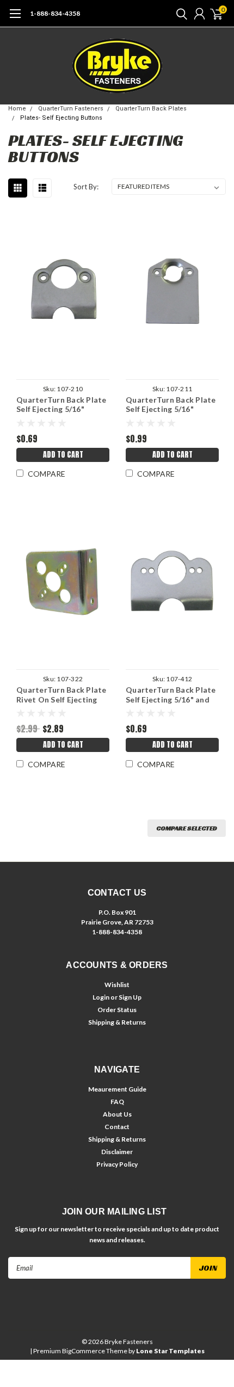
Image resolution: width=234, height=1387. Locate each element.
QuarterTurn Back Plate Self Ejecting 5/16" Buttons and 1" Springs (61, 404)
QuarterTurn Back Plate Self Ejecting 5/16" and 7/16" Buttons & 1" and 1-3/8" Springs (171, 694)
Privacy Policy (117, 1164)
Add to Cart (63, 454)
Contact (117, 1127)
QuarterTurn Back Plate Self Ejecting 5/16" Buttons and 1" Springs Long (171, 404)
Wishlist (117, 985)
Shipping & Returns (117, 1022)
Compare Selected (186, 828)
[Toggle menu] (15, 19)
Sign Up (130, 997)
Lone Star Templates (170, 1351)
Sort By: (85, 186)
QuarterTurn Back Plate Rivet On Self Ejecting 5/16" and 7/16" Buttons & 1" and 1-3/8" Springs (61, 694)
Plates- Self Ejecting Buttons (61, 117)
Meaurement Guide (117, 1089)
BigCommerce (83, 1351)
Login (101, 997)
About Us (117, 1114)
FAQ (117, 1102)
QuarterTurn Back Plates (151, 108)
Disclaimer (117, 1152)
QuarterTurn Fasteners (70, 108)
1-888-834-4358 (55, 13)
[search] (179, 13)
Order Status (117, 1010)
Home (17, 108)
